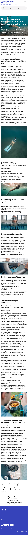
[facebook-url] (2, 510)
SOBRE (3, 515)
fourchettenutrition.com (7, 54)
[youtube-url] (5, 510)
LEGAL (3, 519)
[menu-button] (25, 1)
